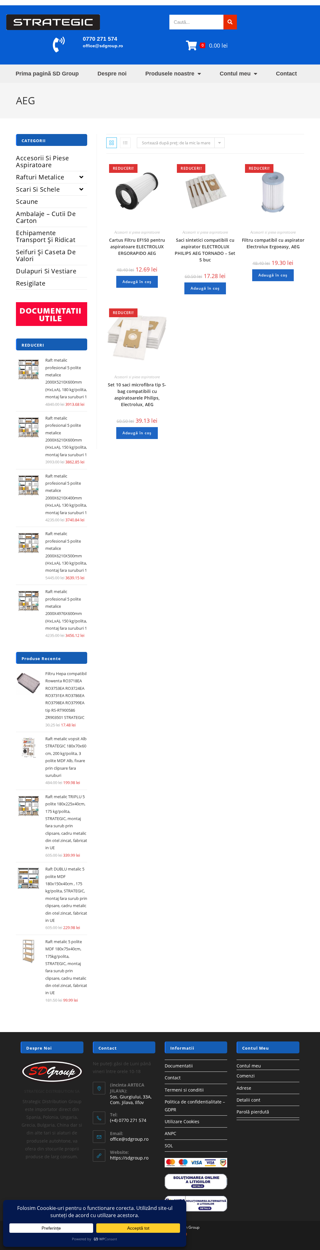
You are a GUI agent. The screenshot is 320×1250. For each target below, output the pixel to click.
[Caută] (230, 22)
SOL (169, 1146)
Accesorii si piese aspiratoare (137, 232)
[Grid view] (111, 142)
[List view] (125, 142)
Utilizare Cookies (182, 1121)
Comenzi (246, 1076)
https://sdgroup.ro (129, 1158)
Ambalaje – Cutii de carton (46, 217)
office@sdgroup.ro (103, 45)
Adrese (244, 1088)
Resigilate (30, 283)
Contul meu (235, 73)
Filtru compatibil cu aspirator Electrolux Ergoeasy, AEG (273, 243)
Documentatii (179, 1066)
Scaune (27, 201)
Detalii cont (248, 1100)
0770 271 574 (100, 39)
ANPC (170, 1133)
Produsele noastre (169, 73)
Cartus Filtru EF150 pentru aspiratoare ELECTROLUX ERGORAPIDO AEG (137, 246)
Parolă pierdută (253, 1112)
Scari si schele (38, 189)
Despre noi (112, 73)
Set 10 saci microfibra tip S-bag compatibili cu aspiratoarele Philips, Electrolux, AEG (137, 394)
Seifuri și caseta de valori (46, 255)
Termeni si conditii (184, 1090)
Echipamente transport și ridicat (45, 236)
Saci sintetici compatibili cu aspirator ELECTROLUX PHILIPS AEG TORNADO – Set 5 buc (205, 250)
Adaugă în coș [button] (137, 281)
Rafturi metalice (40, 177)
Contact (286, 73)
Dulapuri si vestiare (46, 271)
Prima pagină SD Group (47, 73)
